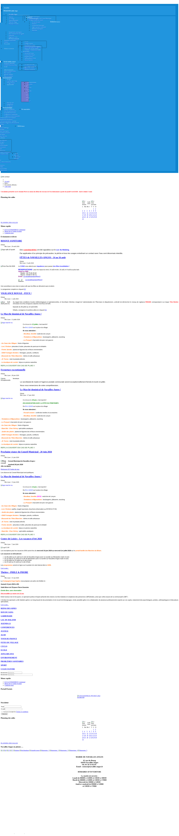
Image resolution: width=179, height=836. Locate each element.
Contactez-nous (9, 233)
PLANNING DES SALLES (9, 222)
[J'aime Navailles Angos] (63, 750)
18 (85, 215)
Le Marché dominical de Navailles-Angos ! (21, 314)
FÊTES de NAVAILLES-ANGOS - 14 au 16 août (43, 257)
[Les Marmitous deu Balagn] (2, 750)
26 (87, 217)
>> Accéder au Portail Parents (9, 692)
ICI (25, 289)
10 (83, 213)
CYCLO (4, 646)
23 (96, 215)
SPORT (4, 665)
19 (87, 215)
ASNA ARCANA (7, 654)
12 (87, 213)
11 (85, 213)
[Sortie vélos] (82, 750)
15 (94, 213)
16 (96, 213)
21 (92, 215)
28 (92, 217)
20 (90, 215)
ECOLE (4, 650)
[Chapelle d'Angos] (34, 750)
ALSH (3, 635)
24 (83, 217)
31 (83, 219)
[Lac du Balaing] (16, 750)
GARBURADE (6, 616)
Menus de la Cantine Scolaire (13, 231)
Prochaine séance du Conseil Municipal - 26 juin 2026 (26, 452)
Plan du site (19, 833)
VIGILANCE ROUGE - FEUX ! (16, 293)
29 (94, 217)
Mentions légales (7, 833)
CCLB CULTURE (8, 669)
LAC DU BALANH (8, 620)
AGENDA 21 (6, 623)
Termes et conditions (22, 712)
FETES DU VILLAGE (9, 642)
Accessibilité (30, 833)
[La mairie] (73, 750)
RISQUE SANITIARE (11, 241)
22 (94, 215)
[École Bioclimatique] (24, 750)
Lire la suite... (5, 568)
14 (92, 213)
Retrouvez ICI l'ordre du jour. (10, 469)
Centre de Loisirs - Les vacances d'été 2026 (21, 538)
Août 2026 (88, 202)
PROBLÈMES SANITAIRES (12, 661)
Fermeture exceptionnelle (13, 370)
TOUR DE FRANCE (9, 639)
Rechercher (4, 672)
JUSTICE (4, 631)
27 (90, 217)
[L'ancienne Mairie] (8, 750)
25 (85, 217)
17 (83, 215)
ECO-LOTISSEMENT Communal (14, 229)
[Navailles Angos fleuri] (54, 750)
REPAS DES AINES (9, 608)
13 (90, 213)
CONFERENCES (7, 627)
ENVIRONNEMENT (9, 658)
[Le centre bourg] (4, 750)
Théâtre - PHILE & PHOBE (14, 572)
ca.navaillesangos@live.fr (31, 276)
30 (96, 217)
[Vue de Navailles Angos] (44, 750)
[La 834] (11, 750)
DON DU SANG (7, 612)
